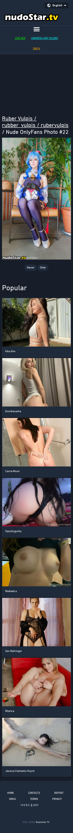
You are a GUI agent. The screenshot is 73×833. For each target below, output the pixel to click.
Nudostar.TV (42, 822)
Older (43, 267)
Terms (34, 799)
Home (10, 792)
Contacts (34, 792)
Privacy (57, 799)
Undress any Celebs (44, 38)
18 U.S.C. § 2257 (29, 805)
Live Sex (20, 38)
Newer (30, 267)
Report (59, 792)
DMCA (36, 48)
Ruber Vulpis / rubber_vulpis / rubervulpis (35, 122)
